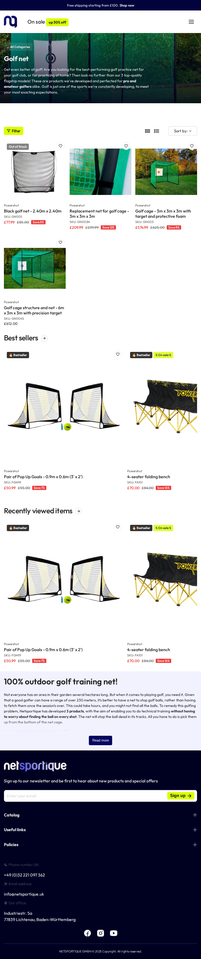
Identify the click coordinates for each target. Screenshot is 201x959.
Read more (100, 740)
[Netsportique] (10, 22)
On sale (46, 21)
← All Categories (18, 47)
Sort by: (181, 130)
